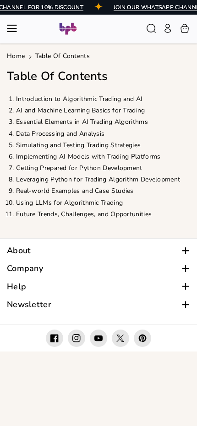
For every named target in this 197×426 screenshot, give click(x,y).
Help (16, 287)
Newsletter (29, 304)
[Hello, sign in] (167, 28)
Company (25, 268)
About (19, 250)
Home (16, 56)
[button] (14, 28)
